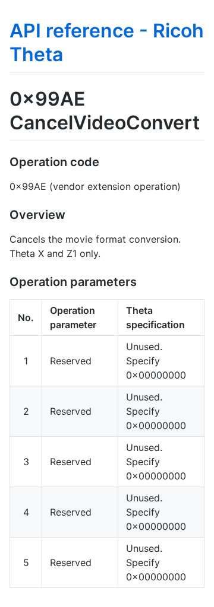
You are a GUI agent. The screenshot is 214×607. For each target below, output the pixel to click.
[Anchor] (105, 161)
